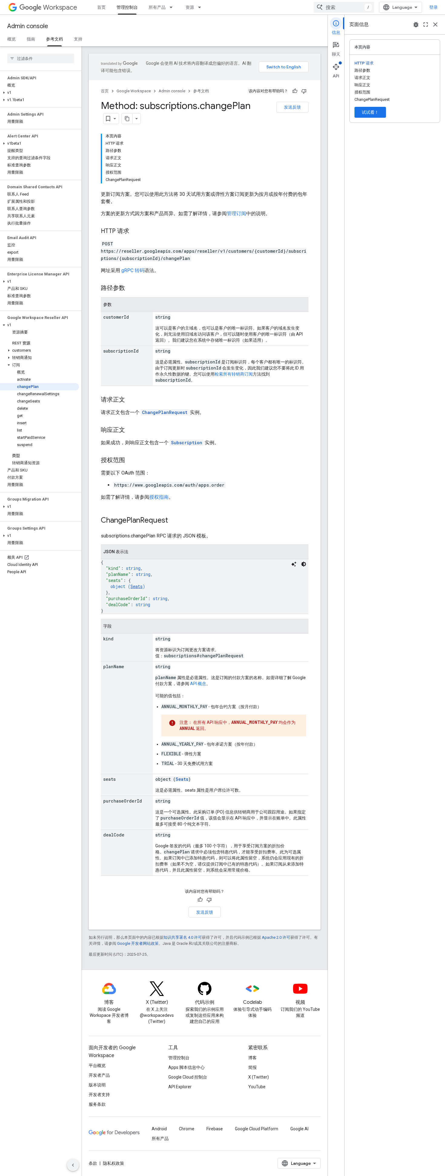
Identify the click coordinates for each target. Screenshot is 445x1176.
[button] (39, 92)
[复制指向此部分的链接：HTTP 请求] (135, 231)
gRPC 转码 (132, 270)
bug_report (416, 24)
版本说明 (97, 1084)
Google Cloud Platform (256, 1128)
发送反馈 (292, 107)
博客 (252, 1057)
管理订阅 (236, 213)
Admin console (27, 26)
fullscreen (425, 24)
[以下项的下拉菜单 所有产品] (173, 7)
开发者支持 (99, 1094)
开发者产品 (99, 1075)
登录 (433, 7)
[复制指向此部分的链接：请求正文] (131, 400)
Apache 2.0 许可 (276, 937)
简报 (252, 1067)
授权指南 (159, 497)
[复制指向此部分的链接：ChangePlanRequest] (174, 520)
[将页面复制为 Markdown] (127, 118)
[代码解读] (294, 564)
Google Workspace (134, 91)
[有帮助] (294, 91)
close (435, 24)
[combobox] (344, 7)
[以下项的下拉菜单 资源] (201, 7)
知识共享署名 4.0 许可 (182, 937)
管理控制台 (127, 7)
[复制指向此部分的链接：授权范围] (131, 460)
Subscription (186, 442)
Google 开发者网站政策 (138, 943)
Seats (136, 586)
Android (159, 1128)
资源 (190, 7)
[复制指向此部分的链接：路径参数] (131, 288)
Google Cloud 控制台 (187, 1077)
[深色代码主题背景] (303, 564)
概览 (11, 39)
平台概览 (97, 1065)
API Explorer (180, 1086)
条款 (93, 1163)
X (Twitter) (258, 1077)
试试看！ (370, 112)
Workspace (60, 7)
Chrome (186, 1128)
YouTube (256, 1086)
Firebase (214, 1128)
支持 (78, 39)
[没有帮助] (303, 91)
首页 (101, 7)
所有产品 (157, 7)
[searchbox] (40, 58)
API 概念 (198, 683)
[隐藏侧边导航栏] (73, 1165)
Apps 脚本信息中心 (186, 1067)
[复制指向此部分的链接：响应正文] (131, 430)
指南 (31, 39)
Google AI (299, 1128)
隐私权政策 (113, 1163)
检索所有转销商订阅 (234, 374)
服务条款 (97, 1104)
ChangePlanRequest (164, 412)
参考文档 (54, 39)
